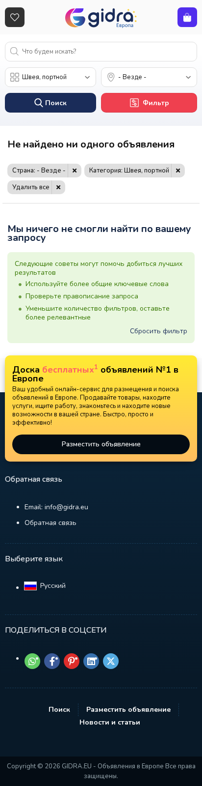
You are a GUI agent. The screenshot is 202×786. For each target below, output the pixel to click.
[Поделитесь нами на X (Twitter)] (111, 661)
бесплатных (70, 370)
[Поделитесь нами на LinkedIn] (91, 661)
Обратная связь (50, 522)
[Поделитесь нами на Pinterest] (71, 661)
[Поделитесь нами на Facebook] (52, 661)
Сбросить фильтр (158, 331)
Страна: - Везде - (39, 170)
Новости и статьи (109, 722)
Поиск (59, 709)
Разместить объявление (101, 444)
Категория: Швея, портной (129, 170)
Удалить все (31, 187)
